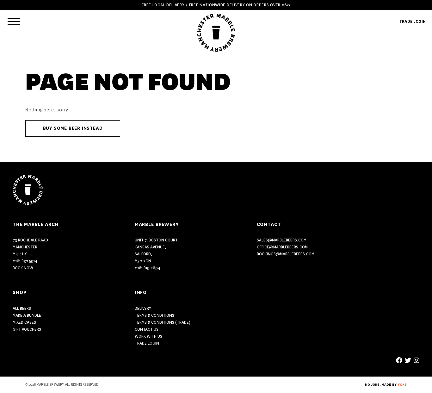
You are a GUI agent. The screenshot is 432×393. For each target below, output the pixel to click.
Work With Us (148, 336)
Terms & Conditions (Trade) (162, 322)
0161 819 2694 (148, 268)
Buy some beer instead (73, 128)
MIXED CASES (24, 322)
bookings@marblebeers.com (285, 254)
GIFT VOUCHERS (27, 329)
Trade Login (147, 343)
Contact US (146, 329)
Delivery (143, 308)
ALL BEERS (22, 308)
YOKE (402, 385)
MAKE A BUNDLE (27, 315)
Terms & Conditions (154, 315)
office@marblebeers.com (282, 247)
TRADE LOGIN (412, 21)
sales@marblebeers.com (281, 240)
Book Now (23, 268)
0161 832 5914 (25, 261)
